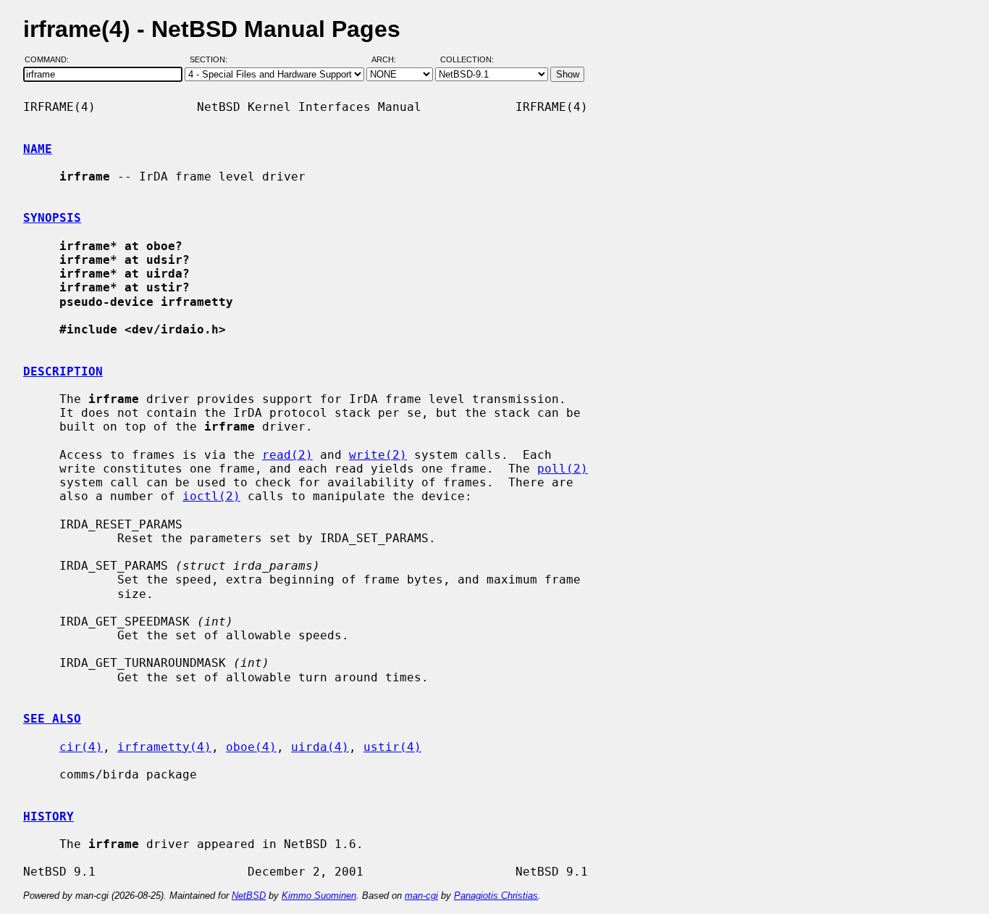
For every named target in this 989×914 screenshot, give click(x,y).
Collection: (467, 60)
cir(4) (81, 747)
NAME (37, 149)
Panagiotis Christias (496, 895)
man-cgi (421, 895)
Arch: (390, 60)
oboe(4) (251, 747)
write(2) (378, 455)
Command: (51, 60)
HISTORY (48, 816)
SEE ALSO (52, 719)
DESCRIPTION (63, 371)
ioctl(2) (211, 496)
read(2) (287, 455)
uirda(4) (320, 747)
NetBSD (249, 895)
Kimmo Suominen (319, 895)
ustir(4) (392, 747)
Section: (212, 60)
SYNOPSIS (52, 218)
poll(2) (562, 468)
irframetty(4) (164, 747)
